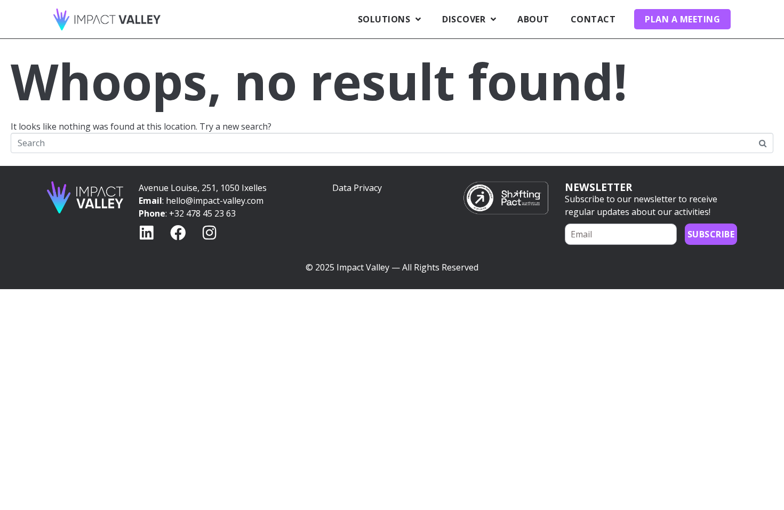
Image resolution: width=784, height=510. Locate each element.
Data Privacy (357, 188)
